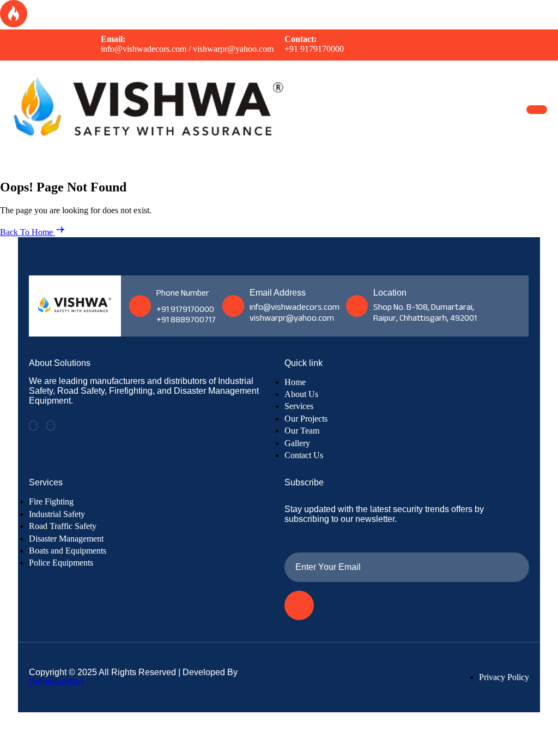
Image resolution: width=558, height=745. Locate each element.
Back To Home (27, 232)
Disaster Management (66, 538)
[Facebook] (33, 425)
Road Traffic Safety (62, 526)
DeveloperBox (56, 682)
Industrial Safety (57, 514)
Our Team (301, 430)
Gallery (297, 443)
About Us (301, 394)
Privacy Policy (504, 677)
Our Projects (305, 418)
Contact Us (303, 455)
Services (298, 406)
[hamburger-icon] (536, 109)
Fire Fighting (51, 501)
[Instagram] (50, 425)
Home (295, 382)
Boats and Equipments (67, 550)
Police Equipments (61, 562)
